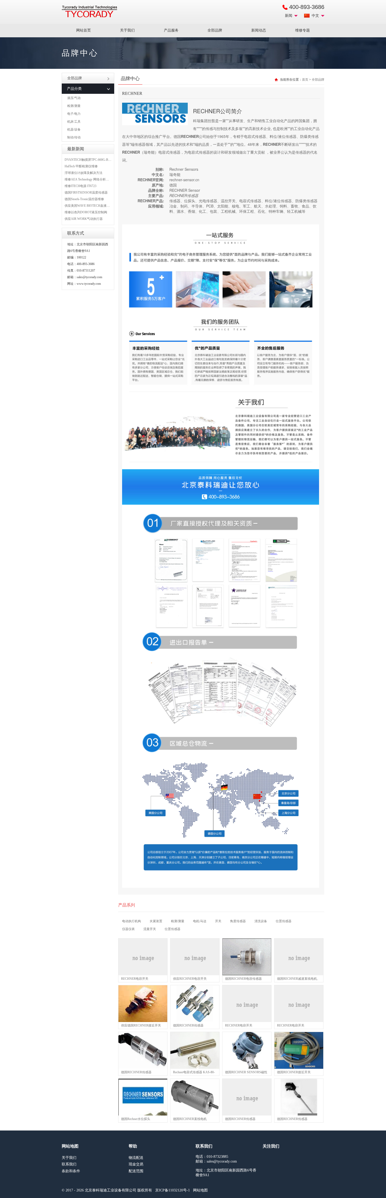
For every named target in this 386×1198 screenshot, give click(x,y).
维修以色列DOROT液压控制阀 (86, 212)
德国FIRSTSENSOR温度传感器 (86, 192)
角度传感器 (238, 921)
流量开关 (149, 929)
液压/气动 (74, 98)
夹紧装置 (156, 921)
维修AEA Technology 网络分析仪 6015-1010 (94, 179)
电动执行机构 (131, 921)
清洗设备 (260, 921)
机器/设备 (74, 129)
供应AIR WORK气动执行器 (84, 219)
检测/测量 (74, 106)
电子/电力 (74, 114)
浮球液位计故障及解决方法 (83, 173)
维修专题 (302, 30)
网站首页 (83, 30)
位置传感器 (283, 921)
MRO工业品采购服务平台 (89, 11)
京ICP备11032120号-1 (172, 1190)
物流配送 (136, 1158)
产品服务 (171, 30)
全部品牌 (214, 30)
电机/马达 (199, 921)
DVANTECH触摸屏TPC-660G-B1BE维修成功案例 (99, 160)
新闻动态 (258, 30)
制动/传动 (74, 137)
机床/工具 (74, 121)
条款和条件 (71, 1171)
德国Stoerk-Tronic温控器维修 (84, 199)
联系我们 (69, 1164)
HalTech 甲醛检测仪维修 (81, 166)
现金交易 (136, 1164)
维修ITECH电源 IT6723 (80, 186)
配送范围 (136, 1171)
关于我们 (127, 30)
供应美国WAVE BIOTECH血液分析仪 (90, 206)
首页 (305, 79)
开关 (218, 921)
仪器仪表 (128, 929)
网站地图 (200, 1190)
